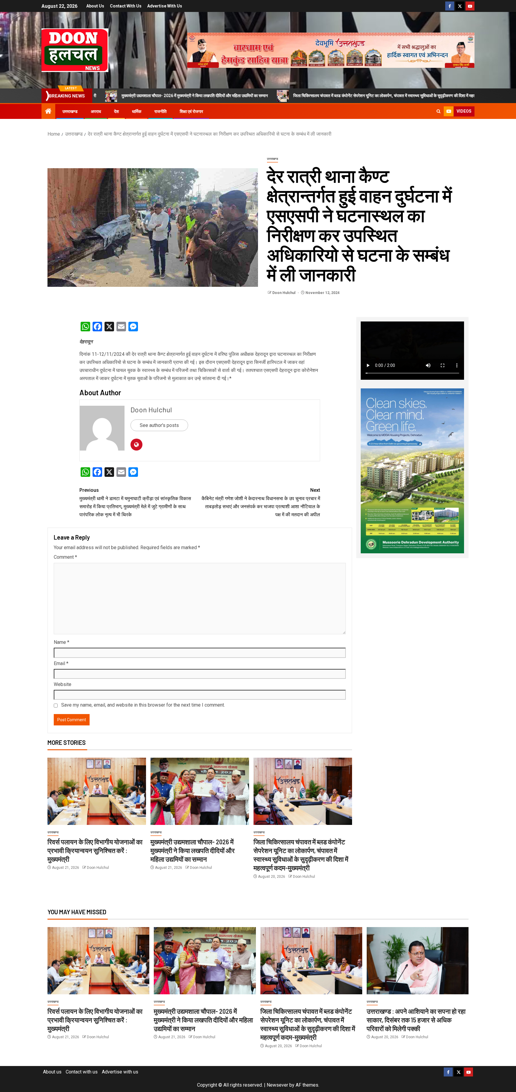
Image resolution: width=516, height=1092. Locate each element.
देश (116, 111)
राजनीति (160, 111)
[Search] (438, 111)
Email (61, 663)
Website (62, 684)
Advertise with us (164, 6)
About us (95, 6)
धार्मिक (136, 111)
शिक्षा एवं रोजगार (191, 111)
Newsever (277, 1085)
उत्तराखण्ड (70, 111)
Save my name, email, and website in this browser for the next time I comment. (143, 705)
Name (61, 642)
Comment (65, 557)
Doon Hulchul (284, 293)
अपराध (96, 111)
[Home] (48, 112)
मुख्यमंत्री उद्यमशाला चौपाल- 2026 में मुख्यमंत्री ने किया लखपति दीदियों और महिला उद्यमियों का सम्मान (139, 95)
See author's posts (159, 425)
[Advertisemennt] (330, 50)
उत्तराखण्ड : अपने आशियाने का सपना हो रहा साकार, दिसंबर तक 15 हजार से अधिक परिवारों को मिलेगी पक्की (416, 1020)
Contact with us (126, 6)
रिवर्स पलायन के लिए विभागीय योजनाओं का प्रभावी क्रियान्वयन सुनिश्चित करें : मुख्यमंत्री (94, 850)
